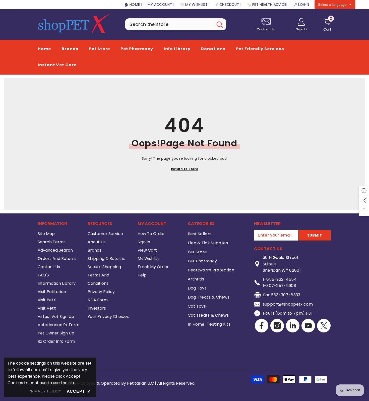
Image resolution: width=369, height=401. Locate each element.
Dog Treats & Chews (209, 297)
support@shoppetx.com (288, 304)
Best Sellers (200, 234)
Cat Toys (197, 306)
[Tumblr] (292, 325)
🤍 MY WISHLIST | (195, 4)
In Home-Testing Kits (209, 324)
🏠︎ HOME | (133, 4)
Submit (314, 235)
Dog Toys (197, 288)
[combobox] (169, 24)
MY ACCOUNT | (161, 4)
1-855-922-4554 (280, 279)
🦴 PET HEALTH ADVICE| (267, 4)
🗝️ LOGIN (301, 4)
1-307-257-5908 (279, 286)
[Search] (175, 24)
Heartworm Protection (211, 270)
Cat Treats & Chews (208, 315)
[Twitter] (324, 325)
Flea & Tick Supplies (208, 243)
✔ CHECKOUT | (228, 4)
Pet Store (197, 252)
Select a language (332, 5)
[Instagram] (277, 325)
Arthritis (196, 279)
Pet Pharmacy (202, 261)
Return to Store (184, 169)
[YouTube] (308, 325)
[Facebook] (261, 325)
